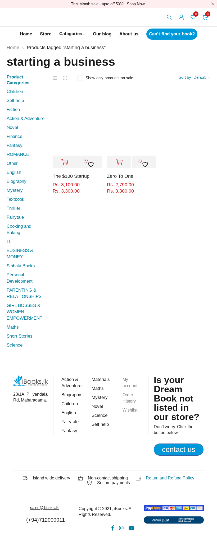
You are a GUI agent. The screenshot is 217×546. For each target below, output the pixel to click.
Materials (101, 379)
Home (13, 47)
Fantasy (14, 145)
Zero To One (120, 176)
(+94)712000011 (45, 520)
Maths (13, 327)
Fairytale (15, 217)
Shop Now (136, 4)
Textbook (15, 199)
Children (15, 91)
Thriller (13, 208)
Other (12, 163)
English (14, 172)
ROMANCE (18, 154)
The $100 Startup (71, 176)
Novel (12, 127)
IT (9, 241)
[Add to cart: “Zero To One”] (119, 162)
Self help (15, 100)
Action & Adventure (25, 118)
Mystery (15, 190)
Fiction (13, 109)
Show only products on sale (109, 78)
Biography (16, 181)
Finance (14, 136)
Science (14, 345)
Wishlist (130, 410)
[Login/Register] (181, 17)
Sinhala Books (21, 265)
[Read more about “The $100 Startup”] (65, 162)
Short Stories (20, 336)
